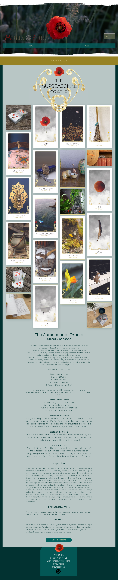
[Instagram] (58, 571)
